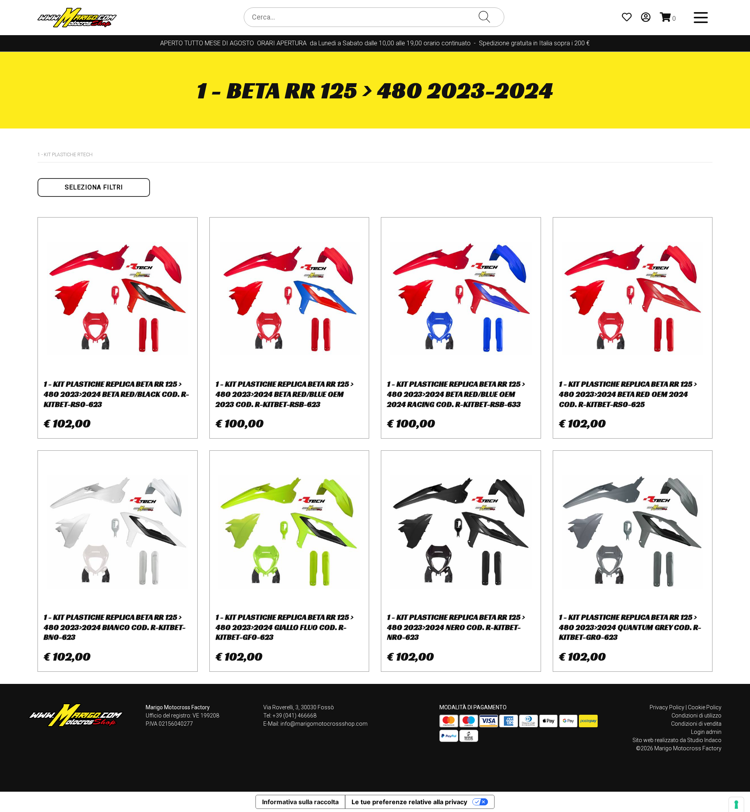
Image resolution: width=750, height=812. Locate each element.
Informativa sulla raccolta (300, 802)
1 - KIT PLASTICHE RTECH (65, 154)
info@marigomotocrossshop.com (324, 724)
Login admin (706, 732)
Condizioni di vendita (696, 724)
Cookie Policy (704, 707)
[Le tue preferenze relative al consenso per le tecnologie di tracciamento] (736, 804)
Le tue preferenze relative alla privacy (409, 802)
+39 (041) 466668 (294, 715)
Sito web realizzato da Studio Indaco (676, 740)
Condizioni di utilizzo (696, 715)
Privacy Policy (667, 707)
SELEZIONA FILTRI (94, 187)
